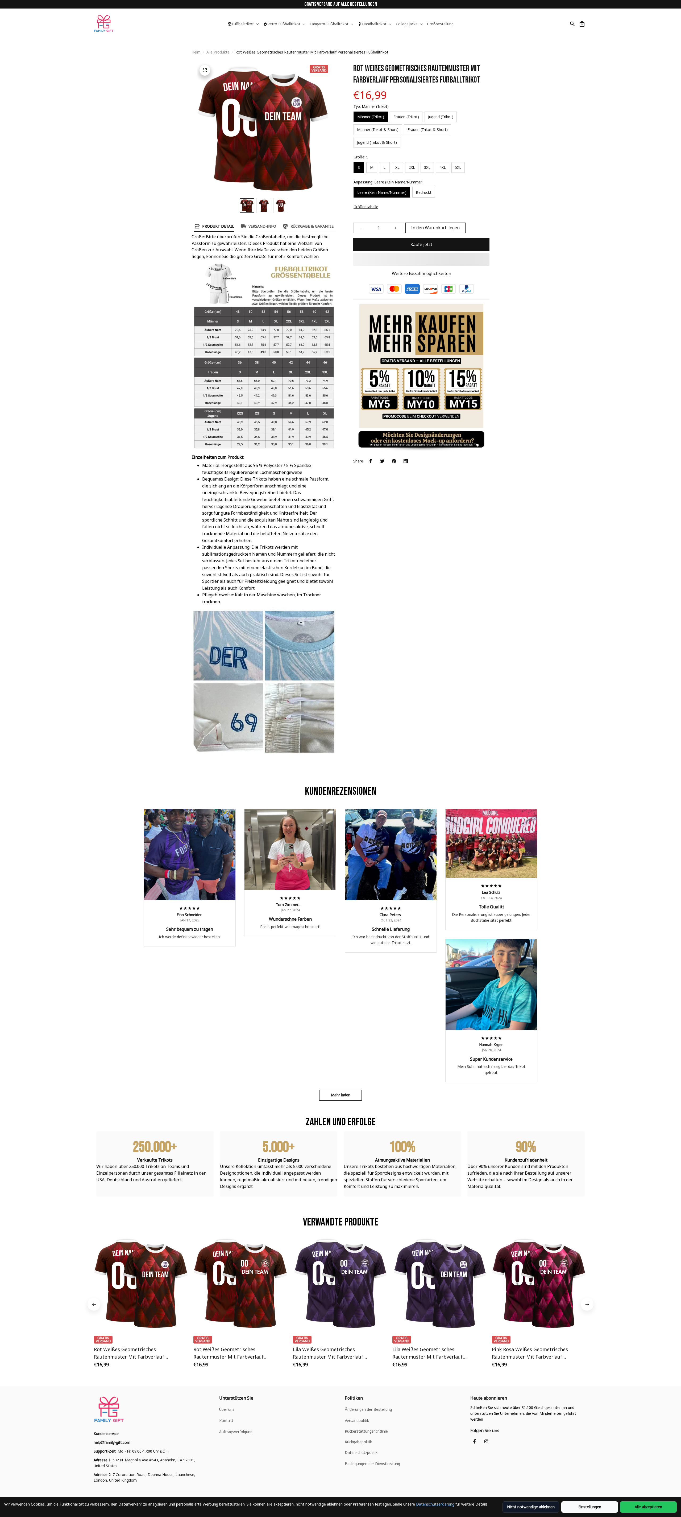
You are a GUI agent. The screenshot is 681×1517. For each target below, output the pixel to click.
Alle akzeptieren (648, 1506)
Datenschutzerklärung (435, 1504)
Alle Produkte (218, 52)
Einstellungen (589, 1506)
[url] (112, 1442)
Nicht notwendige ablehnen (531, 1506)
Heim (196, 52)
